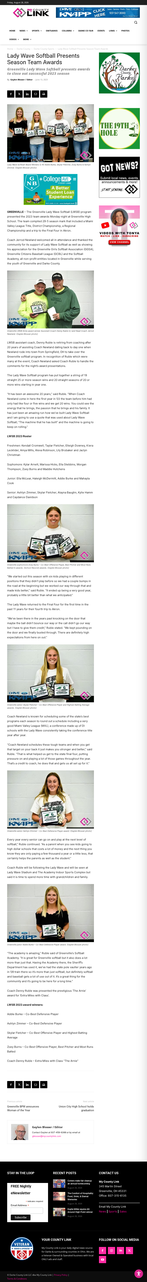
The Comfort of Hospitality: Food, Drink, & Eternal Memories (81, 1196)
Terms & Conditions (17, 1278)
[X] (19, 94)
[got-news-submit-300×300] (119, 196)
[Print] (43, 94)
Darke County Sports (44, 48)
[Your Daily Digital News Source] (31, 13)
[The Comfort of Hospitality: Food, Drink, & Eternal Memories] (59, 1196)
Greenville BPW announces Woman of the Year (23, 1108)
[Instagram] (111, 1250)
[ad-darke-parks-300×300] (119, 92)
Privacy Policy (60, 1274)
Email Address (20, 1205)
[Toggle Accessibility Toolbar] (138, 1273)
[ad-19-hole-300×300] (119, 148)
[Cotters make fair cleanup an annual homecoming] (59, 1183)
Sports (112, 1211)
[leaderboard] (98, 12)
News (102, 1211)
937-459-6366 (58, 1132)
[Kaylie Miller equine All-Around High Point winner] (59, 1212)
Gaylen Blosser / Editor (21, 79)
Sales (123, 1211)
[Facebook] (10, 94)
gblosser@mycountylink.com (46, 1136)
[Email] (35, 94)
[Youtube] (102, 1259)
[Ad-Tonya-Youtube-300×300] (119, 245)
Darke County (23, 48)
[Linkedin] (27, 94)
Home (10, 48)
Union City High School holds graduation (76, 1108)
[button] (135, 22)
